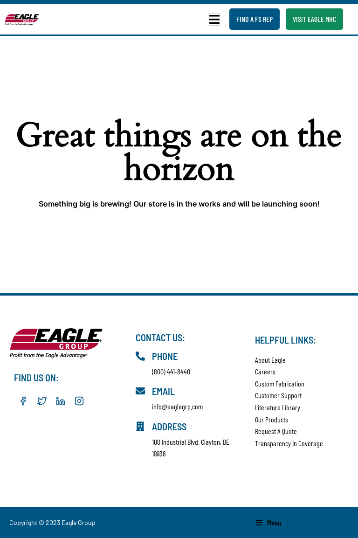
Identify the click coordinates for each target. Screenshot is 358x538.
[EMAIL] (140, 391)
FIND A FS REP (254, 18)
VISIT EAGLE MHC (314, 18)
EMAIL (163, 391)
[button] (214, 19)
